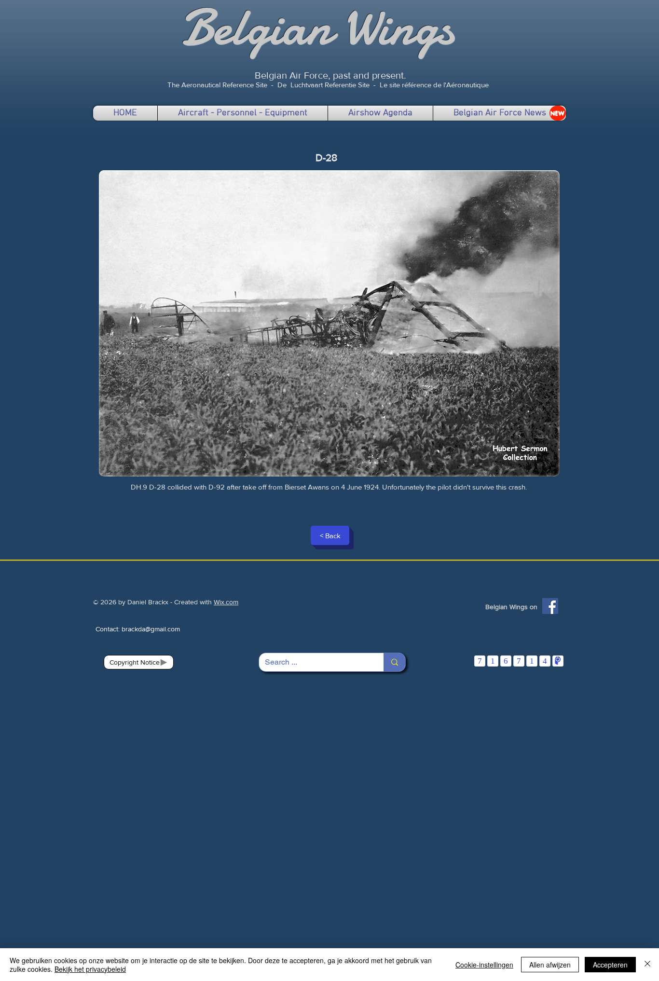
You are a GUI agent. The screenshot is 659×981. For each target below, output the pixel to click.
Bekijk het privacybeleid (90, 969)
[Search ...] (394, 662)
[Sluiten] (647, 964)
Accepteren (610, 964)
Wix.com (226, 602)
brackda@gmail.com (151, 629)
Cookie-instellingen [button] (484, 964)
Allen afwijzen (550, 964)
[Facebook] (550, 606)
